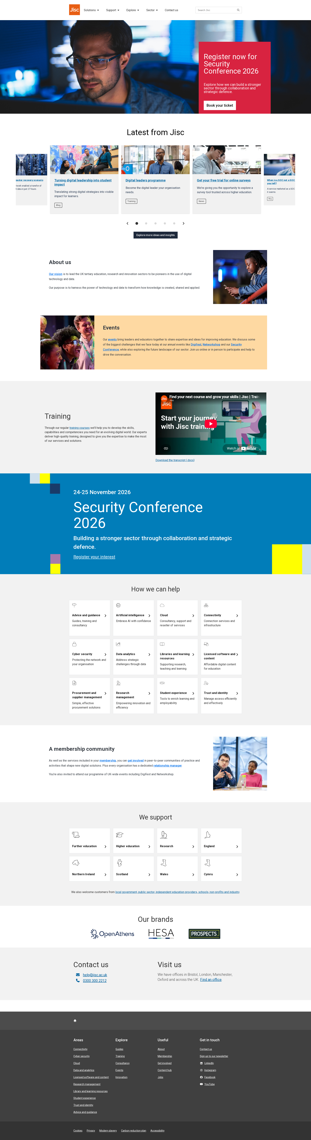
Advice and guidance (85, 1112)
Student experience (84, 1098)
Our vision (55, 274)
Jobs (160, 1077)
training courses (79, 428)
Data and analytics (83, 1070)
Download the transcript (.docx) (175, 460)
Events (119, 1070)
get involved (136, 760)
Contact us (171, 10)
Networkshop (211, 344)
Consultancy (123, 1063)
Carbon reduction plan (133, 1130)
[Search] (239, 10)
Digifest (196, 344)
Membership (165, 1056)
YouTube (209, 1084)
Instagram (210, 1070)
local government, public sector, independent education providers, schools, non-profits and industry (177, 892)
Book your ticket (220, 105)
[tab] (137, 223)
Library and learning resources (90, 1091)
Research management (86, 1084)
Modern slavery (108, 1130)
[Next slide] (184, 223)
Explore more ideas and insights (155, 235)
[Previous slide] (127, 223)
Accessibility (157, 1130)
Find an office (211, 979)
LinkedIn (209, 1063)
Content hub (165, 1070)
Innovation (121, 1077)
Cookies (77, 1130)
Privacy (91, 1130)
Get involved (165, 1063)
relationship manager (168, 765)
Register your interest (94, 556)
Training (120, 1056)
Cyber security (81, 1056)
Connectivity (80, 1049)
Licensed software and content (91, 1077)
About (161, 1049)
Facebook (209, 1077)
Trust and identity (83, 1105)
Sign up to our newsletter (214, 1056)
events (112, 339)
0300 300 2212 (95, 980)
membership (108, 760)
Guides (119, 1049)
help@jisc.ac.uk (95, 975)
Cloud (76, 1063)
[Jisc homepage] (75, 10)
